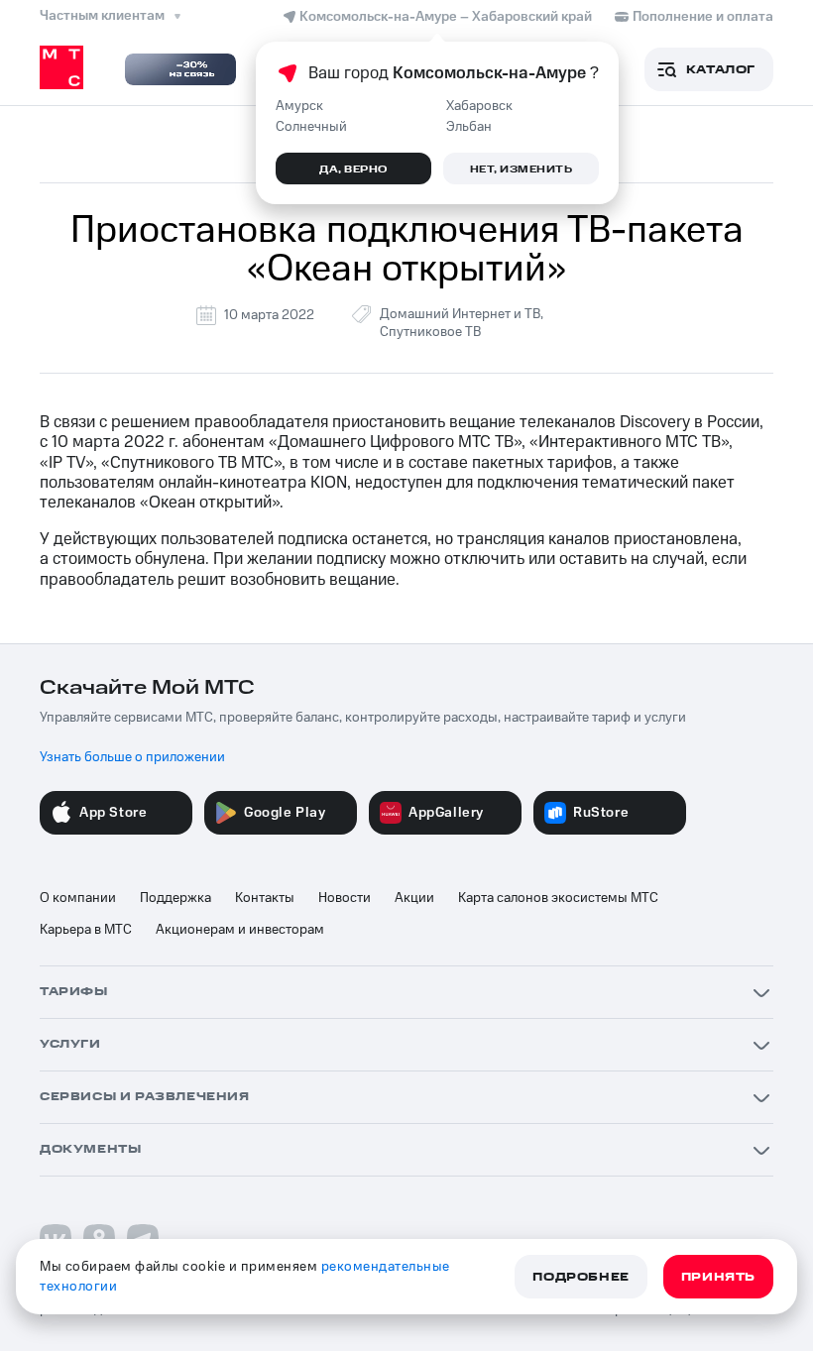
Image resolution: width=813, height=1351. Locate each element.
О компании (78, 898)
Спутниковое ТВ (430, 332)
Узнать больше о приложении (132, 757)
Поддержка (175, 898)
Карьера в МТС (86, 930)
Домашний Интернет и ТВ (460, 314)
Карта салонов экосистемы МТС (558, 898)
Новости (344, 898)
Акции (414, 898)
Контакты (264, 898)
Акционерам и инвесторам (240, 930)
